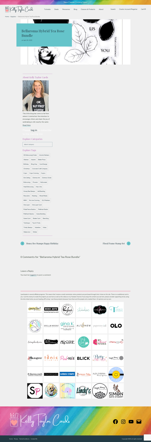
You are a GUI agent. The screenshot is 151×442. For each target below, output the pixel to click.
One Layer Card (37, 205)
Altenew (26, 160)
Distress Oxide (46, 178)
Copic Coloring (34, 173)
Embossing (27, 182)
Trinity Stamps (28, 227)
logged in (33, 275)
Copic (25, 173)
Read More (27, 125)
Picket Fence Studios (30, 209)
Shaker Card (36, 218)
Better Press (42, 160)
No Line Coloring (34, 200)
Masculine (27, 196)
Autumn (33, 160)
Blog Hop (34, 164)
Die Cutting (27, 178)
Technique (27, 223)
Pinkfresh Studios (29, 214)
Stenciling (46, 218)
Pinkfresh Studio (43, 209)
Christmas (27, 169)
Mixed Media (43, 196)
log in (34, 130)
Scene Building (40, 214)
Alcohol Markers (44, 155)
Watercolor (27, 232)
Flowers (35, 182)
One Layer (27, 205)
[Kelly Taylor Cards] (19, 9)
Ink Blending (41, 191)
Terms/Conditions (24, 439)
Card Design (43, 164)
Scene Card (27, 218)
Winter (35, 232)
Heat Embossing (28, 187)
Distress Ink (36, 178)
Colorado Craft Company (39, 169)
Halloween (43, 182)
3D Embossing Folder (30, 155)
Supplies (13, 17)
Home (7, 17)
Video (44, 227)
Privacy (16, 439)
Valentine (37, 227)
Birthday (26, 164)
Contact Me (34, 439)
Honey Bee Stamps (29, 191)
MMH (25, 200)
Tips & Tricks (36, 223)
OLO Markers (46, 200)
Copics (43, 173)
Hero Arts (39, 187)
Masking (34, 196)
